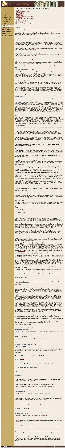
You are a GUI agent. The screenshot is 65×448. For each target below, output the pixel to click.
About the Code (47, 404)
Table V (26, 386)
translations (20, 287)
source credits (33, 48)
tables (41, 48)
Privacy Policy (61, 446)
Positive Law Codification (22, 22)
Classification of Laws (21, 21)
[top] (22, 27)
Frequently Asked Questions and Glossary (25, 23)
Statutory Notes (20, 15)
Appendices (19, 17)
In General (19, 10)
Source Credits (20, 12)
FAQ (57, 426)
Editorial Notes (20, 14)
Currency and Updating (21, 20)
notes (37, 48)
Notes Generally (20, 13)
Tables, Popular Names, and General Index (25, 18)
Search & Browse (53, 33)
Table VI (29, 387)
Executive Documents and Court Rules (25, 16)
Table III (60, 250)
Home (63, 6)
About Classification (42, 415)
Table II (29, 379)
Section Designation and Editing (23, 11)
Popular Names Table (21, 393)
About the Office (54, 446)
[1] (45, 39)
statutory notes (48, 42)
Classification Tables (21, 251)
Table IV (27, 384)
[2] (36, 119)
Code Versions (20, 19)
